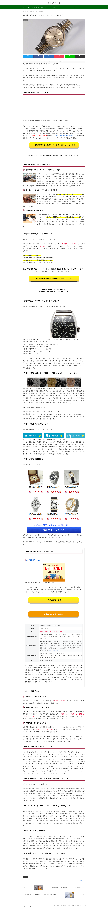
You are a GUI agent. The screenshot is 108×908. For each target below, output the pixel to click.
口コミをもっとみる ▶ (55, 650)
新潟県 (25, 877)
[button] (80, 56)
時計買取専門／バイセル (34, 560)
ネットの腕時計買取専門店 (64, 135)
